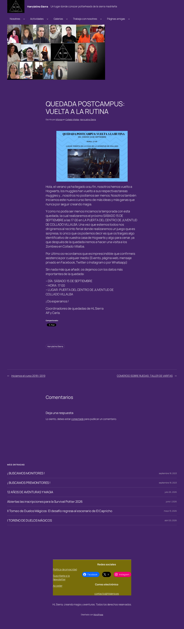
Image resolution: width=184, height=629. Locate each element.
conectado (77, 419)
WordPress (98, 614)
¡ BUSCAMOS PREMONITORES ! (28, 482)
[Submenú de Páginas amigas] (129, 19)
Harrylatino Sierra (37, 6)
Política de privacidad (65, 569)
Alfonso (59, 119)
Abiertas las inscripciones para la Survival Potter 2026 (45, 501)
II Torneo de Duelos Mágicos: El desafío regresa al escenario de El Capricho (59, 511)
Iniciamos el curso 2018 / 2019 (28, 375)
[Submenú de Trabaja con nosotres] (101, 19)
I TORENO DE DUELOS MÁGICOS (29, 520)
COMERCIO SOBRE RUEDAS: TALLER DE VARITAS (145, 375)
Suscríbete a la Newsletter (61, 577)
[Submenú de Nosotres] (24, 19)
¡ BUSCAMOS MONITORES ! (26, 473)
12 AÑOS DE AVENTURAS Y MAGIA (30, 492)
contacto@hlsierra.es (106, 593)
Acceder (57, 585)
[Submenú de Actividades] (47, 19)
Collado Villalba (72, 119)
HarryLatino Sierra (88, 119)
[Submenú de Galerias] (67, 19)
